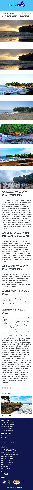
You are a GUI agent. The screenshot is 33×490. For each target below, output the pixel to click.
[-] (2, 474)
